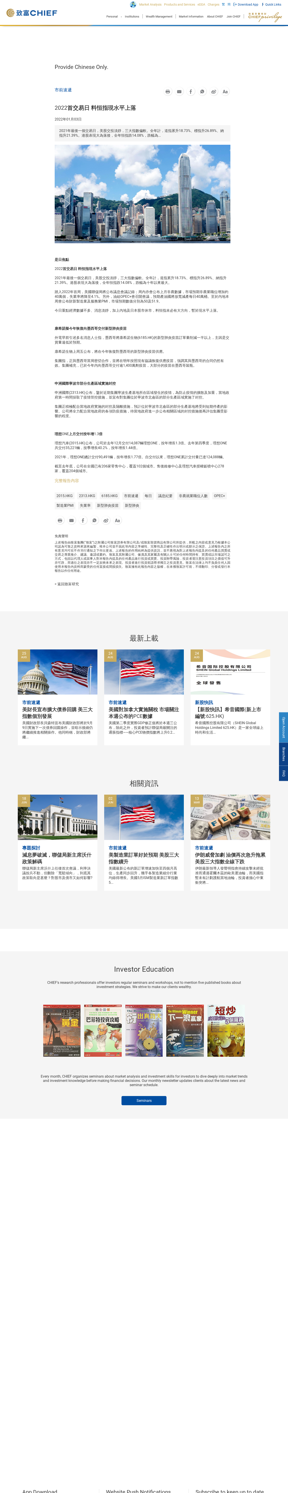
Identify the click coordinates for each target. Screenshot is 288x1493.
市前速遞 (131, 496)
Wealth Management (159, 16)
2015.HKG (64, 496)
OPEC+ (219, 496)
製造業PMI (65, 505)
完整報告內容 (67, 480)
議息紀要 (165, 496)
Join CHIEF (234, 16)
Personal (112, 16)
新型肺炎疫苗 (108, 505)
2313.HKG (87, 496)
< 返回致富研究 (67, 584)
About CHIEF (215, 16)
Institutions (132, 16)
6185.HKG (109, 496)
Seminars (144, 1100)
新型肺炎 (132, 505)
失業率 (85, 505)
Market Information (191, 16)
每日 (148, 496)
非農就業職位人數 (193, 496)
